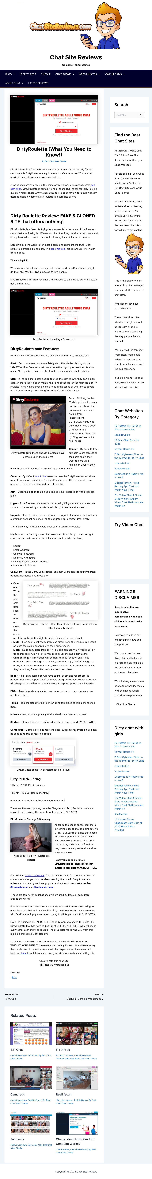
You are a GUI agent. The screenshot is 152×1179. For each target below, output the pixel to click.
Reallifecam (64, 1094)
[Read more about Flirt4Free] (77, 1033)
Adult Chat (12, 83)
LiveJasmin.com (43, 887)
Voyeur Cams (113, 74)
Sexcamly (17, 1139)
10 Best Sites (27, 74)
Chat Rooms (63, 74)
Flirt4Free (63, 1050)
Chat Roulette (62, 1149)
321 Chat (16, 1050)
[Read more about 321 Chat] (31, 1033)
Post (14, 977)
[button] (13, 74)
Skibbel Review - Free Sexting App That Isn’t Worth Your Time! (126, 486)
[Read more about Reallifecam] (77, 1077)
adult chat (41, 476)
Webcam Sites (88, 74)
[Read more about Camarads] (31, 1077)
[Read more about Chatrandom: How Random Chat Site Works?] (77, 1122)
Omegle (46, 74)
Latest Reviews (38, 83)
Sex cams (32, 1145)
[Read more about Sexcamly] (31, 1122)
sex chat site (58, 248)
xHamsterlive (121, 463)
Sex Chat (32, 1055)
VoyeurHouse (121, 468)
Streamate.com (19, 887)
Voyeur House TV (124, 448)
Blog (8, 74)
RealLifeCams (34, 1100)
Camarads (17, 1094)
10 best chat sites (64, 1055)
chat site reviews (18, 1055)
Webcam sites (62, 1058)
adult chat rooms (34, 875)
